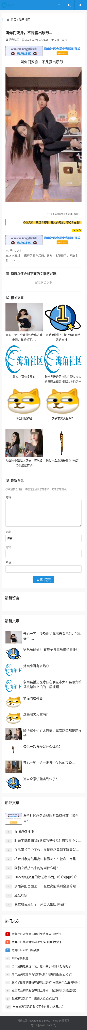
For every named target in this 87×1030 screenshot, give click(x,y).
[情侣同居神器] (24, 401)
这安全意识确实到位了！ (41, 779)
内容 (8, 497)
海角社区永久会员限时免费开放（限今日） (38, 934)
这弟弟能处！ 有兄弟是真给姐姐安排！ (51, 650)
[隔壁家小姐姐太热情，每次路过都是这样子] (24, 443)
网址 (8, 562)
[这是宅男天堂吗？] (63, 401)
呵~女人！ (13, 250)
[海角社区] (14, 5)
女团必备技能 (24, 831)
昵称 (8, 531)
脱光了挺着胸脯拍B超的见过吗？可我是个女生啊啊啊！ (46, 982)
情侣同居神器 (24, 418)
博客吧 (65, 1020)
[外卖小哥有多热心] (24, 359)
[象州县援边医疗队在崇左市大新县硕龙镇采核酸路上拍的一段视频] (63, 359)
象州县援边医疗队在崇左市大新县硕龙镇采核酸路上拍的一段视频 (63, 381)
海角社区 (24, 19)
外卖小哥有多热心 (24, 376)
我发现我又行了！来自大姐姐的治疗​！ (41, 904)
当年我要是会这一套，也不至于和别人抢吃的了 (41, 966)
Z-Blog (45, 1020)
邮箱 (8, 547)
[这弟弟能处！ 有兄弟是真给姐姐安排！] (63, 317)
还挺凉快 (20, 895)
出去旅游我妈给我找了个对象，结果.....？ (39, 1006)
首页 (13, 19)
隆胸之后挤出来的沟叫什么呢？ (37, 868)
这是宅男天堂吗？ (63, 418)
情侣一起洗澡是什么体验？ (63, 460)
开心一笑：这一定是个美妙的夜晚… (49, 763)
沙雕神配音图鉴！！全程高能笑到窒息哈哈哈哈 (48, 886)
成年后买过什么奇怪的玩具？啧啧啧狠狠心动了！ (43, 974)
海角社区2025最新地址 (26, 950)
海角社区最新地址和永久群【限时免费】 (37, 942)
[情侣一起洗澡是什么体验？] (63, 443)
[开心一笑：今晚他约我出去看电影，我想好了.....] (24, 317)
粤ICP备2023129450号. (44, 1025)
